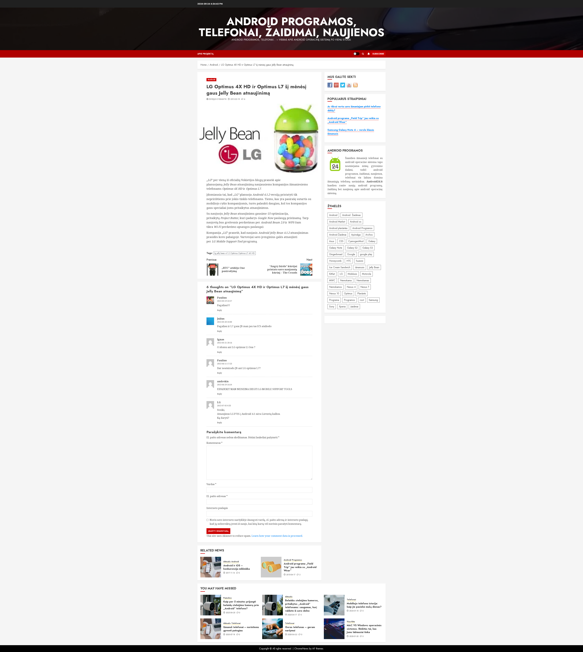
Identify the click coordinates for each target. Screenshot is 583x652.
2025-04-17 (292, 615)
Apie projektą (205, 53)
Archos (369, 234)
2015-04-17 (290, 575)
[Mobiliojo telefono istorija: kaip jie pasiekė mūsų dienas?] (334, 605)
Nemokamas (362, 280)
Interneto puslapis (217, 508)
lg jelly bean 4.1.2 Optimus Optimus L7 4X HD (234, 253)
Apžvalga (356, 234)
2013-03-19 (235, 99)
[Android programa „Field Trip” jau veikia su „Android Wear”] (271, 567)
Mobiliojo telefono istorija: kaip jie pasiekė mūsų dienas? (364, 605)
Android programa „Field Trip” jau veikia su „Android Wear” (300, 567)
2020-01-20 (354, 636)
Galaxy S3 (367, 248)
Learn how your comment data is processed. (277, 535)
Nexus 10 (334, 293)
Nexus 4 (351, 287)
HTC (348, 261)
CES (341, 241)
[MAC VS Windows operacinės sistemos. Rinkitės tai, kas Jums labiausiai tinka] (334, 628)
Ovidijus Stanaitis (218, 99)
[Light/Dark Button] (356, 53)
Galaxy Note (335, 248)
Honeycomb (335, 261)
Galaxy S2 (352, 248)
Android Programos (362, 228)
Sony (331, 306)
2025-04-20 (230, 613)
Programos (297, 560)
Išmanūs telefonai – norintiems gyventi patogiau (241, 628)
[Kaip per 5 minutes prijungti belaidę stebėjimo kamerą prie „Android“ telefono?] (210, 605)
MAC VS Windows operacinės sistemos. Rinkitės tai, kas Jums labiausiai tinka (364, 629)
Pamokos (227, 598)
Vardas (211, 484)
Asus (331, 241)
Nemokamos (335, 287)
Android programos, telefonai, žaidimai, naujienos (291, 27)
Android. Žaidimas (351, 215)
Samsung (373, 300)
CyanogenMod (355, 241)
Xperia (342, 306)
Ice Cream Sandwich (339, 267)
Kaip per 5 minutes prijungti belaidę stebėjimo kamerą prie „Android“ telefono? (241, 605)
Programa (334, 300)
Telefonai (351, 599)
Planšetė (361, 293)
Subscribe (378, 53)
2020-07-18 (230, 634)
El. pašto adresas (217, 496)
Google (351, 254)
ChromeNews (301, 648)
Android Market (337, 221)
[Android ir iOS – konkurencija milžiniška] (210, 567)
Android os (355, 221)
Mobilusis (352, 274)
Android (211, 79)
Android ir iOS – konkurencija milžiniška (236, 567)
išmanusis (359, 267)
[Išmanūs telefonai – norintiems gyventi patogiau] (210, 628)
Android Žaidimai (337, 234)
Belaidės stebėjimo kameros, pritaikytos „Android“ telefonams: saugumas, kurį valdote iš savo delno (302, 605)
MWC (332, 280)
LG (341, 274)
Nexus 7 (364, 287)
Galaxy (371, 241)
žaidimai (354, 306)
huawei (359, 261)
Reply (219, 310)
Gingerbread (335, 254)
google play (366, 254)
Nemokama (346, 280)
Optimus (348, 293)
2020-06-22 (292, 634)
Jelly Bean (374, 267)
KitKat (332, 274)
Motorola (366, 274)
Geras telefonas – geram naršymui (300, 628)
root (362, 300)
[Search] (363, 54)
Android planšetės (338, 228)
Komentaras (214, 443)
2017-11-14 (230, 573)
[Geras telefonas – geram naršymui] (272, 628)
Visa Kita (351, 621)
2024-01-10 (354, 611)
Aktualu (227, 561)
